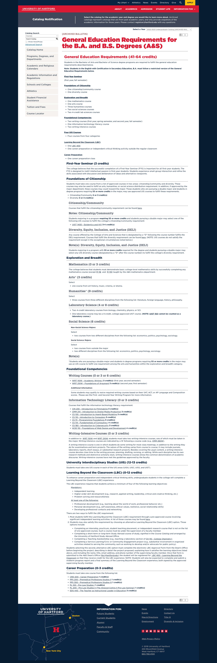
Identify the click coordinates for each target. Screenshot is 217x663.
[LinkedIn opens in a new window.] (158, 631)
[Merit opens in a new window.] (162, 631)
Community (103, 631)
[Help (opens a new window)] (186, 35)
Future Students (105, 613)
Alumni (100, 622)
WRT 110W (88, 438)
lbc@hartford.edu (109, 555)
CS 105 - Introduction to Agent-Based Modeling (94, 414)
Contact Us (169, 613)
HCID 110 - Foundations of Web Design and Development (99, 428)
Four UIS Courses (72, 132)
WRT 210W (102, 438)
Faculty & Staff (105, 627)
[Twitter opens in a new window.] (147, 631)
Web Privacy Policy (151, 639)
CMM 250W (157, 441)
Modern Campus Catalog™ (135, 662)
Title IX (167, 617)
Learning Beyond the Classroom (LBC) (82, 142)
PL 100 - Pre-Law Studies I (82, 585)
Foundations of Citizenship (77, 86)
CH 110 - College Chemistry (158, 539)
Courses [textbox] (29, 36)
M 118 (98, 272)
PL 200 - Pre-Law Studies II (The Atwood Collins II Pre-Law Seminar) (102, 588)
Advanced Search (33, 45)
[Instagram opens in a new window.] (154, 631)
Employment (148, 621)
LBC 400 (76, 146)
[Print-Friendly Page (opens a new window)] (183, 35)
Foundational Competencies (77, 118)
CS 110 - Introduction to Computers (88, 417)
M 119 (109, 272)
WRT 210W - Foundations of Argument (90, 383)
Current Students (106, 618)
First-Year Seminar (73, 77)
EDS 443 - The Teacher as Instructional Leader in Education (98, 591)
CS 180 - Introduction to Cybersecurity (90, 425)
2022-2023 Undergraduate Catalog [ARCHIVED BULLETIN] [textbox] (169, 29)
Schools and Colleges (39, 84)
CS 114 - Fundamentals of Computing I (90, 423)
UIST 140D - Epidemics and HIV (87, 225)
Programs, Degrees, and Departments (40, 58)
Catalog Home (35, 49)
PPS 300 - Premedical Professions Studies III (91, 582)
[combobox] (169, 29)
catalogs (77, 662)
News (144, 609)
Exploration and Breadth (76, 98)
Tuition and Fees (36, 107)
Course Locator (35, 113)
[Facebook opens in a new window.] (143, 631)
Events (145, 613)
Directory (168, 609)
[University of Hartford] (39, 9)
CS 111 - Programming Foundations (88, 420)
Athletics (32, 91)
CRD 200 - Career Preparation (84, 577)
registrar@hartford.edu (146, 22)
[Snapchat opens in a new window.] (166, 631)
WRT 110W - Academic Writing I (87, 381)
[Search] (180, 2)
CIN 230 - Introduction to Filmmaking (90, 409)
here (140, 208)
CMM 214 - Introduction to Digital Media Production (96, 412)
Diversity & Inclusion (173, 621)
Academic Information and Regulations (42, 76)
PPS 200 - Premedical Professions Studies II (90, 580)
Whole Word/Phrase (35, 42)
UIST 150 (153, 314)
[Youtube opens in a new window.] (150, 631)
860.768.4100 (148, 654)
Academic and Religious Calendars (40, 67)
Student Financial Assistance (36, 99)
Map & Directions (150, 617)
